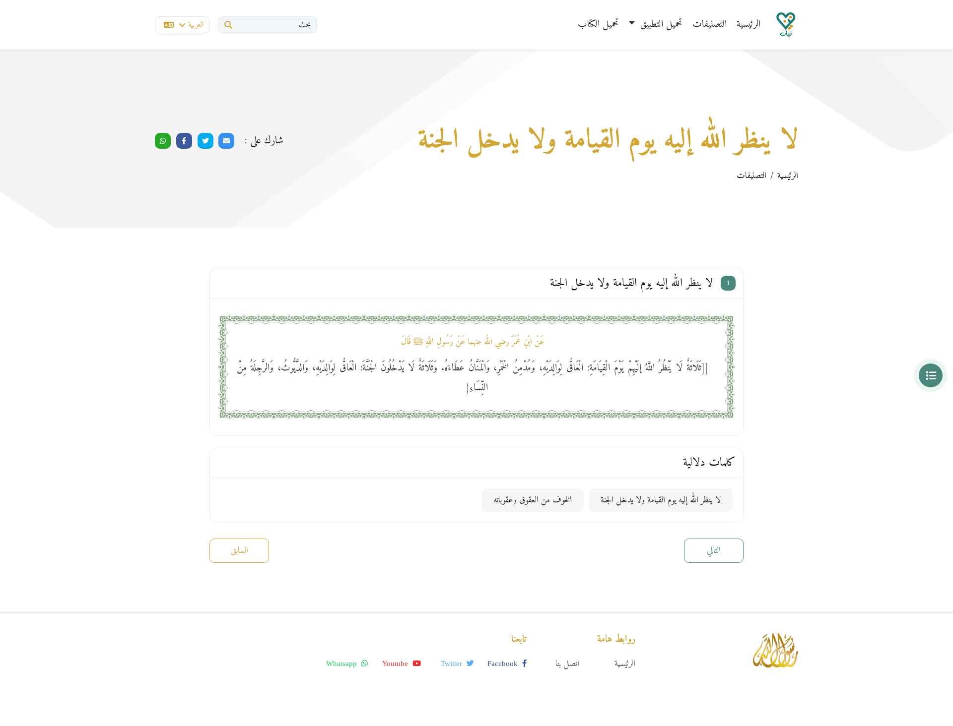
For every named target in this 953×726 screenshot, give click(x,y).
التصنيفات (709, 24)
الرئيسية (748, 24)
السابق (239, 550)
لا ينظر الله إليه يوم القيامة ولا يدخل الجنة (661, 500)
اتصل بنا (567, 663)
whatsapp (342, 663)
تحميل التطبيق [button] (659, 24)
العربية (196, 25)
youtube (396, 663)
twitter (452, 663)
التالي (714, 550)
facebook (503, 663)
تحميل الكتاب (598, 24)
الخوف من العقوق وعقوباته (532, 500)
